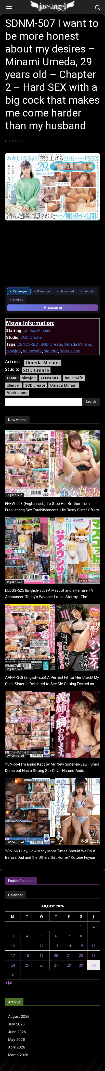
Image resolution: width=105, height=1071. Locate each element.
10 (13, 945)
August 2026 (19, 1016)
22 (81, 955)
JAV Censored (15, 755)
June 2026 (17, 1032)
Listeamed (67, 291)
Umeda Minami (36, 330)
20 (56, 955)
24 (13, 965)
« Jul (8, 982)
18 (27, 955)
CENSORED (27, 344)
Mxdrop (18, 299)
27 (56, 965)
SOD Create (31, 337)
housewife (32, 350)
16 (93, 945)
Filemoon (43, 291)
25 (27, 965)
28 (69, 965)
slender (51, 350)
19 (42, 955)
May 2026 (16, 1039)
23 (93, 955)
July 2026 (16, 1024)
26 (42, 965)
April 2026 (16, 1047)
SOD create (35, 385)
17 (13, 955)
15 (81, 945)
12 (42, 945)
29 (81, 965)
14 (69, 945)
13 (56, 945)
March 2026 (18, 1055)
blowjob (13, 350)
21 (69, 955)
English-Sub (14, 495)
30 (93, 965)
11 (27, 945)
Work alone (70, 350)
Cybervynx (20, 291)
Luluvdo (89, 291)
